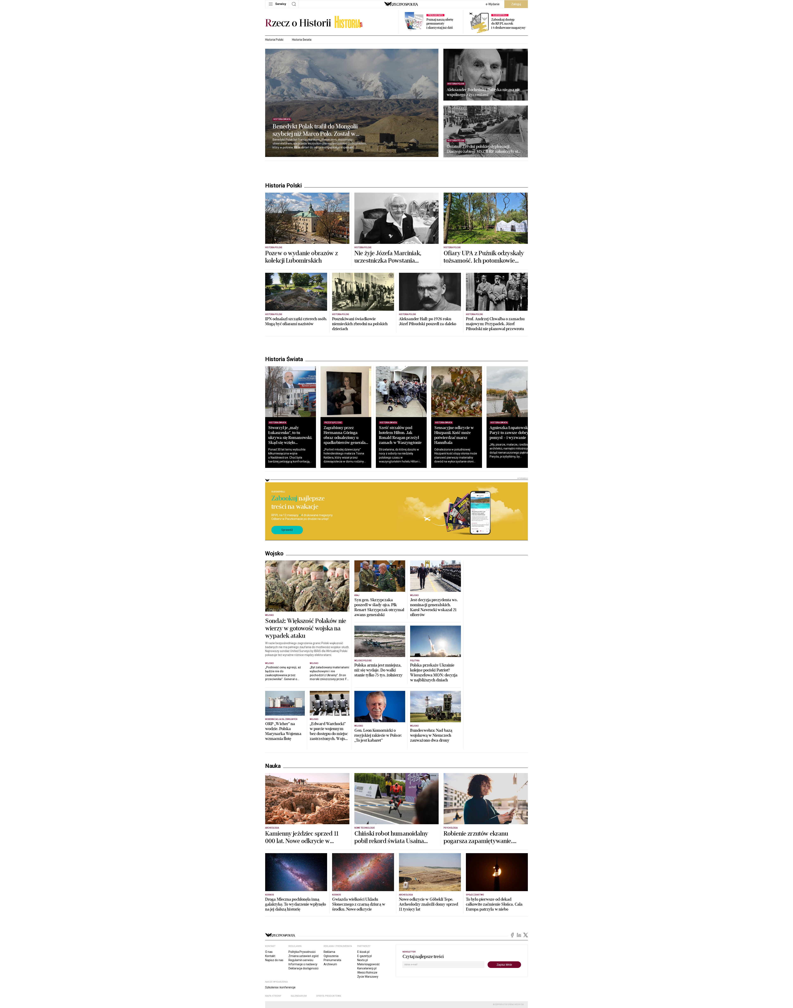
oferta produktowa (328, 996)
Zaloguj (516, 4)
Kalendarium (299, 996)
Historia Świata (301, 39)
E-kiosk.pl (363, 951)
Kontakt (270, 956)
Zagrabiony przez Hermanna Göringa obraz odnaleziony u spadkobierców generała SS (345, 437)
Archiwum (330, 964)
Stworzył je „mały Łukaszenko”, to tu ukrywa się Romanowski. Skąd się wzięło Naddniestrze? (290, 437)
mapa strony (273, 996)
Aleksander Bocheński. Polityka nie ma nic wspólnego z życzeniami (483, 92)
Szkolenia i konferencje (280, 987)
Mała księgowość (368, 964)
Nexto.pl (362, 960)
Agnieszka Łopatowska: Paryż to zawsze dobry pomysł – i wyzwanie (510, 432)
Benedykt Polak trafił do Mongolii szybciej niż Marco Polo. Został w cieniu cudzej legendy (315, 130)
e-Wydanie (493, 4)
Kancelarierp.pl (366, 968)
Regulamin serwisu (300, 960)
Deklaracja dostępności (303, 968)
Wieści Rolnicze (367, 972)
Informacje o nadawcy (302, 964)
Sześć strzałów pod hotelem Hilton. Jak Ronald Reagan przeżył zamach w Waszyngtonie (400, 435)
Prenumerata (332, 960)
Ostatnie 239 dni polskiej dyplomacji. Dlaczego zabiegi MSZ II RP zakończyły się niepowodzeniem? (483, 149)
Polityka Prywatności (302, 951)
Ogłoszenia (331, 956)
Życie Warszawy (367, 976)
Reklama (329, 951)
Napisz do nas (274, 960)
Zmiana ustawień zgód (303, 956)
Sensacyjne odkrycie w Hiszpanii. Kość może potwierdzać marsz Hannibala (454, 435)
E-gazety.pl (364, 956)
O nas (269, 951)
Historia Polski (274, 39)
